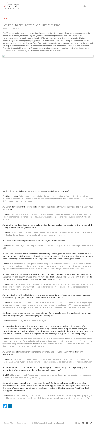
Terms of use (21, 423)
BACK (4, 19)
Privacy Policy (9, 423)
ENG (84, 6)
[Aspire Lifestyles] (10, 5)
